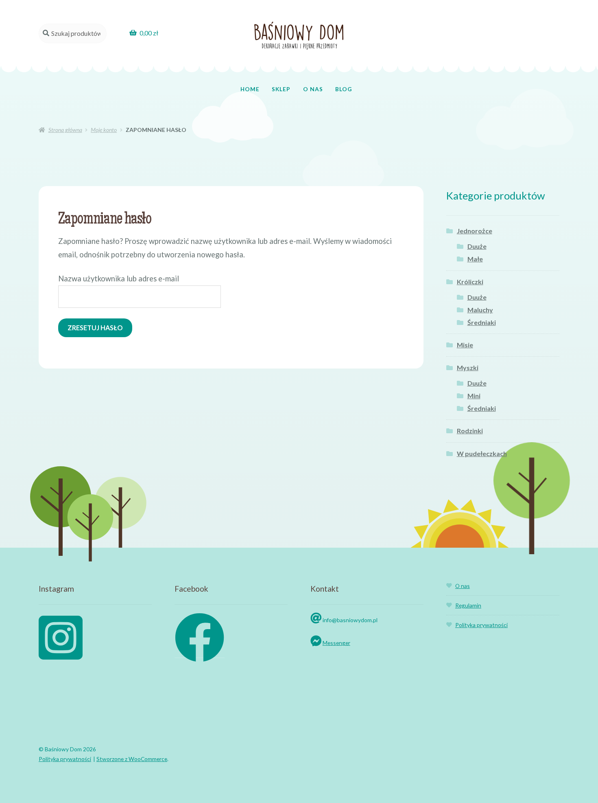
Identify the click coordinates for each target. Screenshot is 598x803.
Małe (475, 259)
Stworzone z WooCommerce (131, 758)
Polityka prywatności (481, 624)
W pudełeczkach (482, 453)
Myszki (467, 367)
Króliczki (470, 281)
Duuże (477, 246)
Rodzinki (470, 430)
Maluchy (480, 310)
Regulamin (468, 605)
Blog (343, 89)
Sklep (281, 89)
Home (250, 89)
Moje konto (104, 129)
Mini (473, 395)
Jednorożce (474, 231)
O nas (313, 89)
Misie (465, 345)
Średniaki (481, 322)
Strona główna (65, 129)
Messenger (336, 642)
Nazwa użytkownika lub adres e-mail (118, 278)
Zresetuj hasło (95, 327)
